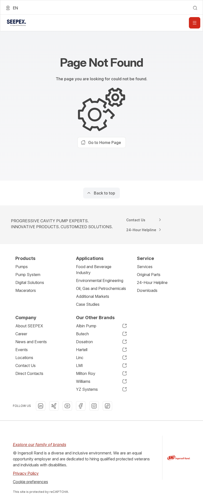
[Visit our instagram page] (94, 406)
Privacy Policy (26, 473)
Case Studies (88, 304)
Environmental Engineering (99, 280)
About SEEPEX (29, 325)
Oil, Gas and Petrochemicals (101, 288)
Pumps (21, 266)
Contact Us (25, 365)
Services (144, 266)
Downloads (147, 290)
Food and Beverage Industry (93, 269)
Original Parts (148, 274)
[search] (195, 8)
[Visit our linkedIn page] (40, 406)
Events (21, 349)
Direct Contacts (29, 373)
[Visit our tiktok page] (107, 406)
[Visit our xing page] (54, 406)
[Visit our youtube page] (67, 406)
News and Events (31, 341)
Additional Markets (92, 296)
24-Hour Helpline (152, 282)
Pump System (27, 274)
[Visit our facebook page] (80, 406)
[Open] (194, 22)
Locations (24, 357)
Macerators (25, 290)
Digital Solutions (29, 282)
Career (21, 333)
